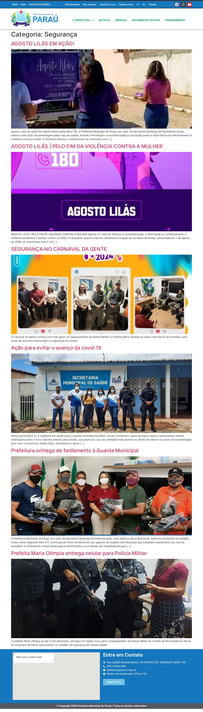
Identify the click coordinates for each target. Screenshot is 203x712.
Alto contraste (89, 4)
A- (138, 4)
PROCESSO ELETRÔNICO (39, 4)
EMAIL (23, 4)
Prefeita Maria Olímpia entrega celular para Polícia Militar (79, 553)
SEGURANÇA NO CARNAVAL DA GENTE (59, 249)
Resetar (153, 4)
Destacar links (126, 4)
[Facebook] (176, 4)
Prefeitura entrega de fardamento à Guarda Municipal (75, 450)
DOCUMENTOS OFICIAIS (146, 20)
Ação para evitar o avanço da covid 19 (56, 348)
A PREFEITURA (81, 20)
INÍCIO (15, 4)
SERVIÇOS (121, 20)
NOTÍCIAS (104, 20)
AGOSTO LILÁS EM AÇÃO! (42, 43)
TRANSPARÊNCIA (175, 20)
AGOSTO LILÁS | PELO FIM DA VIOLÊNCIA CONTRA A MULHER (87, 146)
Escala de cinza (107, 4)
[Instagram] (183, 4)
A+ (144, 4)
